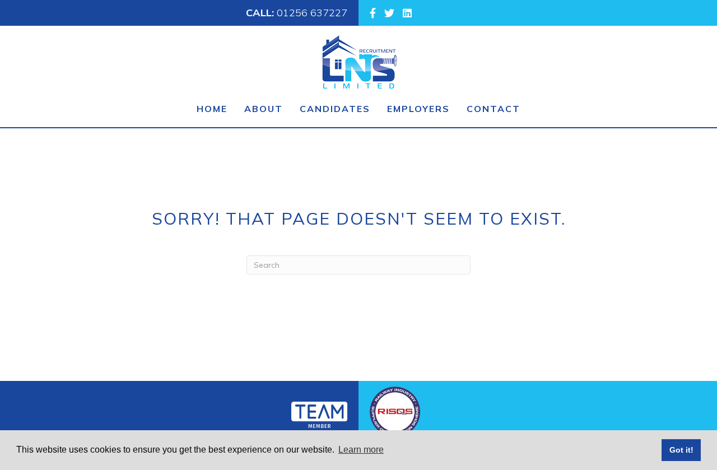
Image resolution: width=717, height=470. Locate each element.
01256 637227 (312, 12)
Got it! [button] (681, 449)
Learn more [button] (361, 449)
